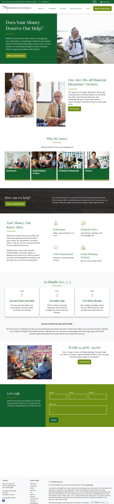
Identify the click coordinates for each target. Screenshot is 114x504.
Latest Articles (34, 499)
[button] (41, 8)
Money (32, 494)
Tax (31, 492)
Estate (32, 488)
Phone (91, 392)
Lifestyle (32, 496)
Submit (54, 420)
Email (71, 392)
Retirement (33, 484)
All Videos (33, 501)
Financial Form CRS (56, 482)
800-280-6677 (12, 486)
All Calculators (34, 503)
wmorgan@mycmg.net (8, 498)
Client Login (106, 2)
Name (51, 392)
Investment (33, 486)
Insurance (33, 490)
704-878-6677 (45, 2)
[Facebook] (94, 2)
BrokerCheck (89, 485)
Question (52, 404)
